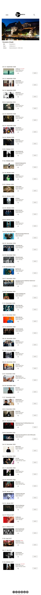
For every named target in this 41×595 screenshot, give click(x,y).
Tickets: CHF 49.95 (19, 259)
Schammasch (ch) (19, 281)
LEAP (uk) (17, 340)
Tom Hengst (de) (19, 552)
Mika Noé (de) (18, 446)
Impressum (23, 594)
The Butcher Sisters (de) (20, 493)
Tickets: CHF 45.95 (19, 83)
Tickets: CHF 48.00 (19, 413)
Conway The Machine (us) (20, 293)
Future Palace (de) (19, 305)
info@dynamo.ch (12, 46)
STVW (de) (18, 198)
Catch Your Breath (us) (20, 505)
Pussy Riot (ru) (18, 127)
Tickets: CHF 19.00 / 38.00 (20, 484)
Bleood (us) (18, 139)
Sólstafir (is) (27, 280)
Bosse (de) (18, 387)
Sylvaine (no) (32, 280)
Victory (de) (18, 540)
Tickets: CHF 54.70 (19, 71)
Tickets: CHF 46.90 (19, 247)
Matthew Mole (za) (19, 317)
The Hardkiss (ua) (19, 245)
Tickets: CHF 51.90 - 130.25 (20, 460)
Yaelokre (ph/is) (18, 186)
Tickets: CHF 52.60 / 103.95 (20, 566)
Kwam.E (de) (18, 411)
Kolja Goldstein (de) (19, 151)
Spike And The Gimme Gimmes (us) (22, 233)
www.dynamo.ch (12, 44)
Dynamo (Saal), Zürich (20, 70)
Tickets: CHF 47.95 (19, 224)
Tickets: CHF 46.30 (19, 165)
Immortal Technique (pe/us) (21, 163)
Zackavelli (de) (18, 80)
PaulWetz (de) (18, 517)
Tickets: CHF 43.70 (19, 200)
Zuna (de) (17, 458)
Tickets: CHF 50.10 (19, 177)
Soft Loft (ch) (18, 481)
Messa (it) (17, 352)
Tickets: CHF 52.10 (19, 153)
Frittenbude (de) (19, 399)
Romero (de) (18, 564)
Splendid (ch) (18, 92)
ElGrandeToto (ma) (19, 257)
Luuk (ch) (17, 470)
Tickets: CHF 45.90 (19, 271)
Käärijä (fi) (17, 174)
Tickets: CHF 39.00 (19, 472)
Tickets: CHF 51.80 (19, 366)
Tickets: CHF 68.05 (19, 284)
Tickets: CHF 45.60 (19, 130)
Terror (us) (17, 364)
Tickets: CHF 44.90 (19, 401)
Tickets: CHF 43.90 (19, 118)
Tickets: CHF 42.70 (19, 94)
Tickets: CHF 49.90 (19, 106)
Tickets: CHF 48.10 (19, 331)
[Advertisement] (20, 581)
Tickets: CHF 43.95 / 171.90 (20, 378)
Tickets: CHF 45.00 (19, 554)
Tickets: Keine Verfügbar (20, 543)
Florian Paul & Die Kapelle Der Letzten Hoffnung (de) (25, 434)
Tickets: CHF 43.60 (19, 343)
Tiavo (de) (17, 221)
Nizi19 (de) (17, 104)
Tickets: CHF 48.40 (19, 141)
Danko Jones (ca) (19, 210)
